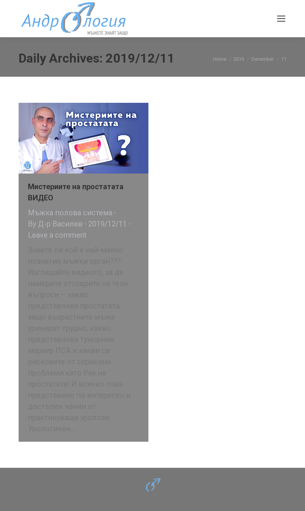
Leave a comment (57, 235)
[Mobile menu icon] (281, 18)
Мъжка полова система (70, 212)
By (55, 223)
